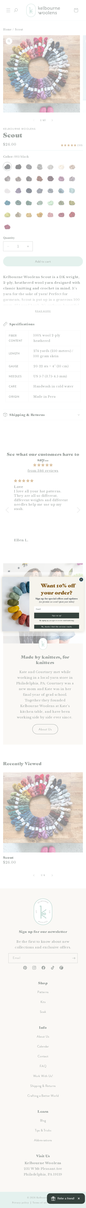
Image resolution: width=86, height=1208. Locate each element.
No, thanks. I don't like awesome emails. (56, 626)
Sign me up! (56, 615)
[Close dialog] (81, 579)
